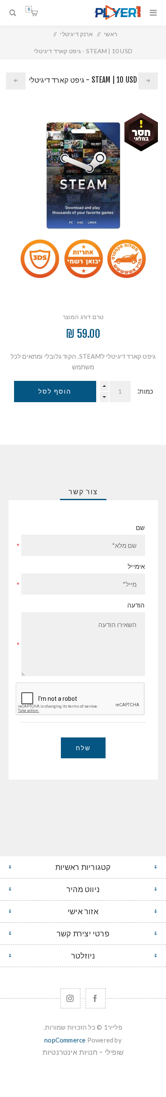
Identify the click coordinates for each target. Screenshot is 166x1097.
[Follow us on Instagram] (70, 998)
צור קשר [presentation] (83, 491)
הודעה (136, 605)
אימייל (136, 566)
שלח (83, 748)
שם (140, 528)
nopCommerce (65, 1040)
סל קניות (29, 9)
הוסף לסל (55, 391)
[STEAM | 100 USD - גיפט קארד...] (16, 80)
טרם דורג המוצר (83, 316)
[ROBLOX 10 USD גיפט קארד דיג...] (148, 80)
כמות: (145, 391)
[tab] (83, 491)
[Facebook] (96, 998)
